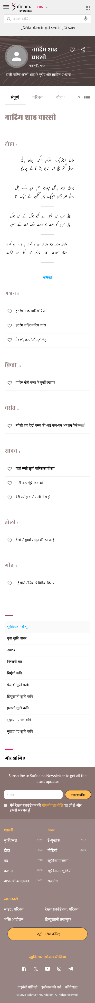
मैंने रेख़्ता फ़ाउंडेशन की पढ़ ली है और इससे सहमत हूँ (46, 807)
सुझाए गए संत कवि (19, 720)
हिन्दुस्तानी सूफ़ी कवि (20, 697)
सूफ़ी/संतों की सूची (18, 627)
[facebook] (24, 968)
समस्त (47, 278)
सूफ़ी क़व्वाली (52, 28)
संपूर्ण (15, 97)
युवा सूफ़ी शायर (17, 638)
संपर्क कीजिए (52, 933)
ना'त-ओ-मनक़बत (16, 881)
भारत (42, 66)
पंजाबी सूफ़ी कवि (18, 685)
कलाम (8, 871)
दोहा (61, 97)
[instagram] (59, 968)
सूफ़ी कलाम (68, 28)
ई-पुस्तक (54, 840)
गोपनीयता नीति (53, 805)
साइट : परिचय (13, 909)
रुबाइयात (13, 650)
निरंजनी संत (14, 662)
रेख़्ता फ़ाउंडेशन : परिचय (61, 909)
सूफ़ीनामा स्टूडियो (59, 871)
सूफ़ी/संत (25, 28)
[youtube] (47, 968)
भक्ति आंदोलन (13, 919)
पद (6, 860)
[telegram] (71, 968)
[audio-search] (86, 19)
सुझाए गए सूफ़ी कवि (20, 731)
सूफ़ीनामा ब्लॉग (58, 860)
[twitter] (36, 968)
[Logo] (22, 8)
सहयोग (53, 881)
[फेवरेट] (72, 49)
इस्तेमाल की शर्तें (51, 987)
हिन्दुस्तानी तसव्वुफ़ (58, 919)
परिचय (37, 97)
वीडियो (52, 850)
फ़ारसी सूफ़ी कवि (18, 708)
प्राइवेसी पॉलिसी (28, 987)
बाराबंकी (33, 66)
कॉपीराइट (71, 987)
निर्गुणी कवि (14, 673)
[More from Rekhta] (88, 8)
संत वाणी (38, 28)
